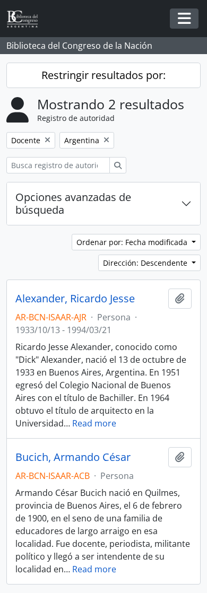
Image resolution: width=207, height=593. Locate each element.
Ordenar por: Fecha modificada (132, 242)
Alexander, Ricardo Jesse (75, 298)
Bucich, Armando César (73, 457)
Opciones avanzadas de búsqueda (73, 203)
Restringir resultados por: (103, 75)
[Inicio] (26, 18)
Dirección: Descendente (146, 263)
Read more (94, 423)
